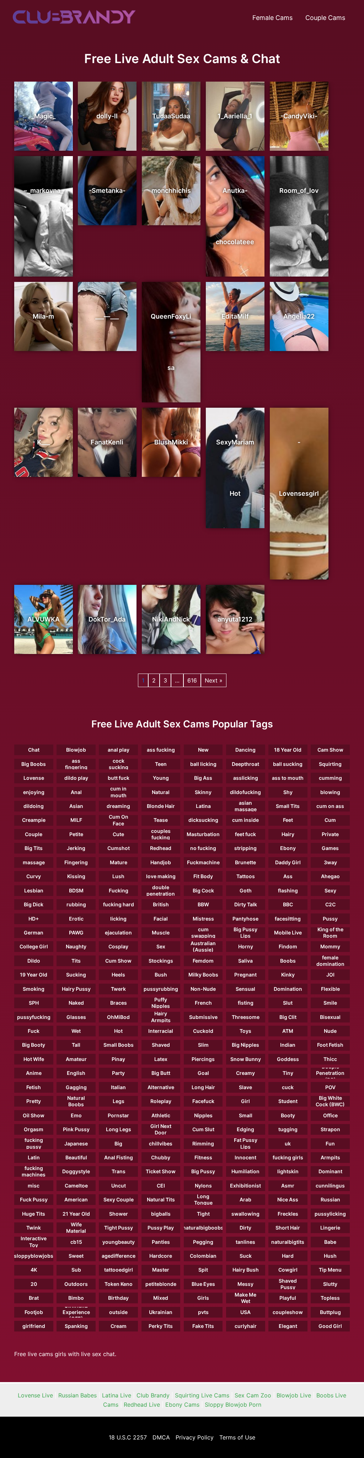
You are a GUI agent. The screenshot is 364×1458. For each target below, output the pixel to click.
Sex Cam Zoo (253, 1395)
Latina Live (116, 1395)
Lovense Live (35, 1395)
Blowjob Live (294, 1395)
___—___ (107, 316)
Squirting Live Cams (202, 1395)
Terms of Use (237, 1437)
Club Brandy (153, 1395)
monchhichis (171, 190)
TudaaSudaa (171, 116)
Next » (214, 680)
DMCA (161, 1437)
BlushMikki (171, 442)
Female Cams (272, 17)
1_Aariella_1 (235, 116)
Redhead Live (142, 1404)
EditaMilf (235, 316)
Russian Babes (77, 1395)
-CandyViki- (298, 116)
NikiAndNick (171, 619)
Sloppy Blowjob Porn (233, 1404)
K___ (43, 442)
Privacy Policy (195, 1437)
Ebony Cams (182, 1404)
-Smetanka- (107, 190)
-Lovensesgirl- (299, 493)
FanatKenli (107, 442)
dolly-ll (107, 116)
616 (192, 680)
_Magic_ (43, 116)
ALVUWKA (43, 619)
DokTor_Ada (107, 619)
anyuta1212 (235, 619)
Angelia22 (299, 316)
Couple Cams (325, 17)
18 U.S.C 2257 (128, 1437)
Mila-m (43, 316)
